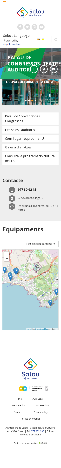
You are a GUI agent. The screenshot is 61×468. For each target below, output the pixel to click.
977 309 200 (37, 431)
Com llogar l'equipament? (24, 138)
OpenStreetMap (41, 329)
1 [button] (26, 100)
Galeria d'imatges (18, 147)
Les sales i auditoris (20, 130)
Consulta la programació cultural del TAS (30, 158)
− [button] (7, 259)
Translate (14, 44)
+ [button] (7, 254)
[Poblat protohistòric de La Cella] (56, 292)
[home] (30, 12)
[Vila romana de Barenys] (5, 270)
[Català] (38, 39)
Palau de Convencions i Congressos (22, 118)
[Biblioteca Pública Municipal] (10, 277)
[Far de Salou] (50, 303)
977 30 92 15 (27, 189)
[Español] (43, 39)
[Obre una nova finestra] (20, 27)
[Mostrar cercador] (55, 39)
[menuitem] (38, 39)
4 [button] (35, 100)
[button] (5, 4)
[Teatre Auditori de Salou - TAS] (17, 271)
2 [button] (29, 100)
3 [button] (32, 100)
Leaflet (29, 329)
